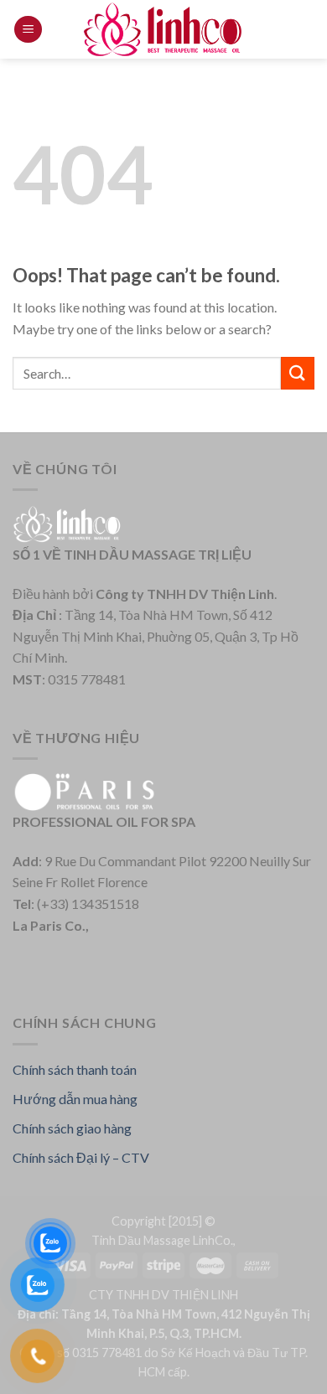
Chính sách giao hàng (72, 1128)
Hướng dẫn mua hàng (75, 1099)
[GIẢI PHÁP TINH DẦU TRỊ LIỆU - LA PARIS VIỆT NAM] (163, 29)
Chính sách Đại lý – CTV (81, 1157)
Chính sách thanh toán (75, 1069)
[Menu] (28, 30)
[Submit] (297, 373)
